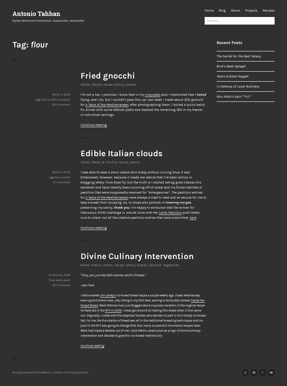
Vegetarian (171, 265)
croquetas (152, 95)
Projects (251, 10)
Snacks (131, 84)
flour (44, 99)
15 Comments (61, 182)
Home (209, 10)
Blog (222, 10)
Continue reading (93, 125)
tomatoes (64, 99)
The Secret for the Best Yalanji (239, 56)
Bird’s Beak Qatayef (231, 66)
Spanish (155, 265)
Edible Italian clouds (121, 153)
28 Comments (61, 104)
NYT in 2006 (113, 310)
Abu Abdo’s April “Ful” (234, 96)
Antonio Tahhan (36, 14)
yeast (67, 280)
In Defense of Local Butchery (238, 86)
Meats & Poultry (104, 162)
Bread (84, 265)
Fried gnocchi (107, 76)
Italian (85, 84)
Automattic (81, 372)
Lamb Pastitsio (170, 213)
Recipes (269, 10)
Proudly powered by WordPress (31, 372)
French (96, 265)
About (235, 10)
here (193, 218)
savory (119, 84)
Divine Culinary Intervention (137, 256)
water (59, 280)
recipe (108, 84)
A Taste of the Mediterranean (107, 105)
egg (38, 99)
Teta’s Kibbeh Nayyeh (233, 76)
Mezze (96, 84)
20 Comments (61, 285)
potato (52, 99)
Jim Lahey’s (108, 295)
